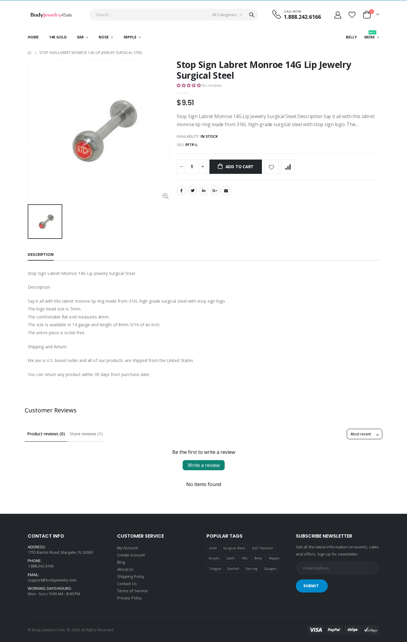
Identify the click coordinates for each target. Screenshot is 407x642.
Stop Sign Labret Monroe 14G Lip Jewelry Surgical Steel (264, 69)
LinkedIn (204, 190)
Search (252, 15)
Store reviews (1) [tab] (86, 434)
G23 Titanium (263, 548)
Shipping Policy (131, 576)
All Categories (224, 14)
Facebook (181, 190)
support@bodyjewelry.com (52, 580)
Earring (251, 568)
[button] (189, 85)
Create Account (131, 555)
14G (244, 558)
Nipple (274, 558)
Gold (213, 548)
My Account (127, 547)
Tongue (215, 568)
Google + (215, 190)
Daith (230, 558)
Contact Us (127, 583)
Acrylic (214, 558)
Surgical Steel (234, 548)
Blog (121, 562)
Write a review (204, 465)
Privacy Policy (129, 598)
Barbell (233, 568)
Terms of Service (132, 590)
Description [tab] (41, 254)
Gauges (270, 568)
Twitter (192, 190)
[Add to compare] (288, 167)
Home (30, 52)
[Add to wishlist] (271, 167)
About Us (125, 569)
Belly (258, 558)
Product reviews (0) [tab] (46, 434)
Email (226, 190)
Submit (311, 585)
